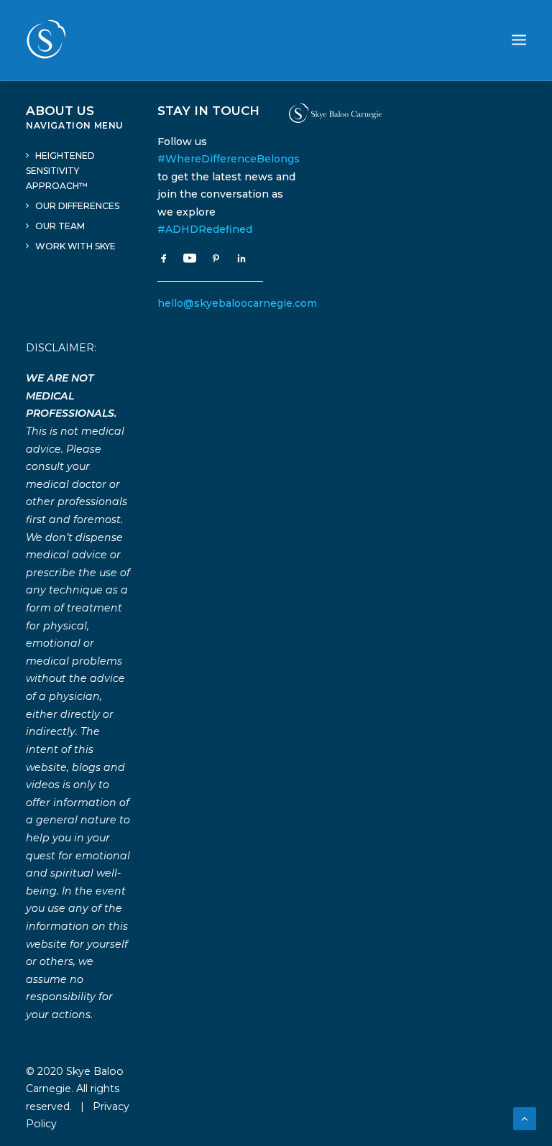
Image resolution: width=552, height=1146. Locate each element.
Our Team (60, 226)
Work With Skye (75, 246)
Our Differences (77, 205)
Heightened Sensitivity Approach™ (60, 170)
